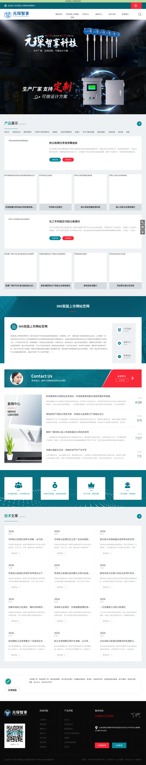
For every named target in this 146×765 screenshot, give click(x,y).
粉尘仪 (6, 132)
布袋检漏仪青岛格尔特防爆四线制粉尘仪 (21, 207)
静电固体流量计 (90, 286)
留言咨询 (43, 742)
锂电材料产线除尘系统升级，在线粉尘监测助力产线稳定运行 (75, 414)
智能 (127, 132)
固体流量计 (101, 132)
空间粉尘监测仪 (55, 207)
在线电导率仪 (98, 679)
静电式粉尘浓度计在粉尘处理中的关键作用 (118, 573)
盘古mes (37, 682)
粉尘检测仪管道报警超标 (63, 142)
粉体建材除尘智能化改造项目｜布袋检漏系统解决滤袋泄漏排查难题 (78, 396)
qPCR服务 (122, 679)
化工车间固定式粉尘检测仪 (64, 221)
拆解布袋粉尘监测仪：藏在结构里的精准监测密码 (27, 607)
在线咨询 (102, 745)
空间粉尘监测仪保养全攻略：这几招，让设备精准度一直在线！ (27, 539)
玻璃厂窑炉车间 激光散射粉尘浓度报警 (21, 286)
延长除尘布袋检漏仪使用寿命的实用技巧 (118, 539)
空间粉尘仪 (16, 132)
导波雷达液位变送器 (125, 286)
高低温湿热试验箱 (110, 679)
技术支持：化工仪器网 (115, 759)
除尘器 (120, 132)
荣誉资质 (43, 724)
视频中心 (43, 729)
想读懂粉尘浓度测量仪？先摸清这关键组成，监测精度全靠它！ (27, 641)
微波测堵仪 (28, 132)
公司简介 (43, 720)
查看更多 (14, 553)
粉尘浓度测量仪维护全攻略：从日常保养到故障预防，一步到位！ (73, 641)
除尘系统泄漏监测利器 (90, 207)
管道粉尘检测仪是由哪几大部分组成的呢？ (73, 573)
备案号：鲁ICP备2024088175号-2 (94, 759)
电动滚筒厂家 (44, 679)
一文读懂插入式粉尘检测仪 (113, 607)
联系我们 (125, 14)
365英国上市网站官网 (72, 15)
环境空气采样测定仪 (42, 132)
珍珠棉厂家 (34, 679)
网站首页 (59, 14)
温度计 (77, 132)
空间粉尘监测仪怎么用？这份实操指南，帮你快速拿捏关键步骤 (73, 539)
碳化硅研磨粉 (55, 679)
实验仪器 (112, 132)
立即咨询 (68, 160)
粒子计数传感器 (88, 132)
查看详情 (55, 160)
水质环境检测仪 (66, 132)
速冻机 (89, 679)
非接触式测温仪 (79, 679)
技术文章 (112, 14)
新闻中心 (98, 14)
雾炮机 (54, 132)
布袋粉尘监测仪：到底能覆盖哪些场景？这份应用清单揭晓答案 (73, 607)
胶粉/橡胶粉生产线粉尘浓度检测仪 (55, 286)
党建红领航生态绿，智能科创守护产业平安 (66, 450)
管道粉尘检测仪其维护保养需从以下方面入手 (27, 573)
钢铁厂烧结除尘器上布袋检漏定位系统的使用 (67, 432)
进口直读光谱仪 (67, 679)
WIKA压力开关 (47, 682)
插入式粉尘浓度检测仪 (125, 207)
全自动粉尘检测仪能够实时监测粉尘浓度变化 (118, 641)
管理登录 (138, 759)
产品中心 (85, 14)
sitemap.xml (129, 759)
